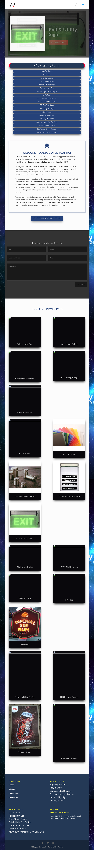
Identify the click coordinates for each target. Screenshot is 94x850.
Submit (81, 284)
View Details (58, 41)
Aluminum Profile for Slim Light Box (26, 831)
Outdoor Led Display (19, 825)
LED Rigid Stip (24, 598)
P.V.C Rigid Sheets (69, 567)
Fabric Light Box (24, 344)
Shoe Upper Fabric (69, 344)
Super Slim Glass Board (24, 378)
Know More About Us (47, 218)
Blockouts (25, 644)
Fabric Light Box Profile (25, 697)
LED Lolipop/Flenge (69, 377)
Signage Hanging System (69, 496)
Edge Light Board (58, 784)
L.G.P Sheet (24, 453)
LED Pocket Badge (24, 567)
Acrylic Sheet (69, 454)
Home (11, 785)
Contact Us (13, 798)
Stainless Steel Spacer (24, 496)
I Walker (69, 600)
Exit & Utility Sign (24, 538)
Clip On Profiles (24, 412)
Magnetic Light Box (69, 758)
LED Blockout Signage (69, 697)
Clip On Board (24, 752)
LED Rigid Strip (65, 33)
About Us (12, 789)
